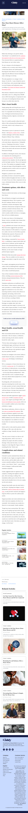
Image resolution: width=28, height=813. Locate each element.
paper (4, 225)
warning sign (10, 366)
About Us (5, 757)
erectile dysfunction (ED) (16, 276)
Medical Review (6, 758)
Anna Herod (7, 664)
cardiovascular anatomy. (7, 157)
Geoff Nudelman (7, 599)
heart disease (4, 583)
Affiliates (4, 763)
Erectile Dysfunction (4, 540)
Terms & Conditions (19, 758)
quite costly (8, 280)
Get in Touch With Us (19, 757)
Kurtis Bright (7, 632)
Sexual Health (6, 767)
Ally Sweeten (7, 579)
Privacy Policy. (22, 768)
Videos (4, 774)
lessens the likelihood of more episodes (11, 401)
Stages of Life (6, 770)
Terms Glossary (6, 760)
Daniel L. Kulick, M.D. (14, 132)
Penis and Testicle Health (5, 532)
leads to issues (5, 358)
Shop (4, 775)
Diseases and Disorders (7, 19)
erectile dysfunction (12, 583)
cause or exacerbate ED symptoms (12, 411)
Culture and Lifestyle (7, 772)
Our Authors (5, 762)
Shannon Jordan (7, 697)
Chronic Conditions (17, 19)
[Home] (15, 3)
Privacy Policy (18, 760)
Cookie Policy (18, 762)
